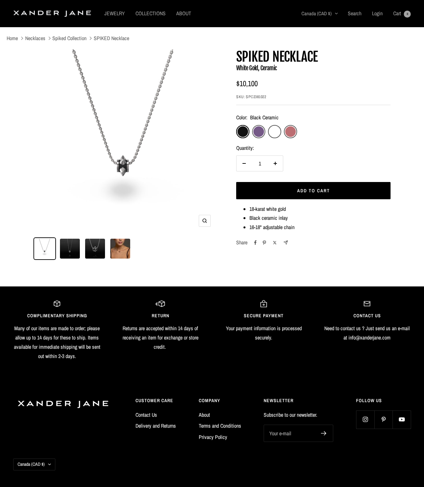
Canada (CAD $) (316, 13)
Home (12, 38)
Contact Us (146, 414)
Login (377, 13)
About (204, 414)
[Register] (324, 433)
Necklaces (35, 38)
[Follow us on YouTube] (402, 419)
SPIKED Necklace (111, 38)
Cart (400, 13)
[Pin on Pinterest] (264, 242)
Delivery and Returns (155, 425)
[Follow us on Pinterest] (383, 419)
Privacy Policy (213, 437)
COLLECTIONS (150, 13)
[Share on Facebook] (255, 242)
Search (354, 13)
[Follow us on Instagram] (365, 419)
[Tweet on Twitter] (275, 242)
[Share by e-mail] (286, 242)
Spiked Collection (69, 38)
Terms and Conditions (220, 425)
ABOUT (183, 13)
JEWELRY (114, 13)
